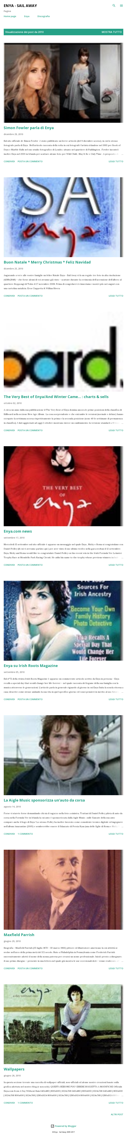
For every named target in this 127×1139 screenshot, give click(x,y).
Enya (26, 16)
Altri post (117, 1114)
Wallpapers (14, 1069)
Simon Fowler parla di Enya (29, 127)
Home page (10, 16)
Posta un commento (30, 161)
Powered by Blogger (65, 1126)
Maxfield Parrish (19, 934)
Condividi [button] (9, 161)
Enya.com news (18, 531)
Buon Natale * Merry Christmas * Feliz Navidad (47, 262)
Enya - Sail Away (20, 5)
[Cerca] (114, 5)
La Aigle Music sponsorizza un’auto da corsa (44, 800)
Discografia (43, 16)
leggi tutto (116, 161)
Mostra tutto (112, 32)
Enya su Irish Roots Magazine (31, 665)
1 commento (25, 833)
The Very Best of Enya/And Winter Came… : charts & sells (56, 396)
